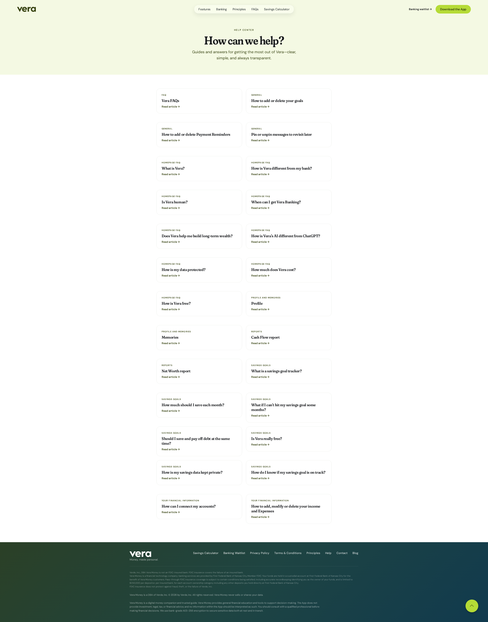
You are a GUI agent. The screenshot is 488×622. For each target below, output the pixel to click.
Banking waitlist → (420, 9)
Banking (221, 9)
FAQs (254, 9)
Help (328, 553)
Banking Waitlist (234, 553)
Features (204, 9)
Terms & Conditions (288, 553)
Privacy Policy (259, 553)
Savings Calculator (276, 9)
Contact (342, 553)
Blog (355, 553)
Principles (239, 9)
